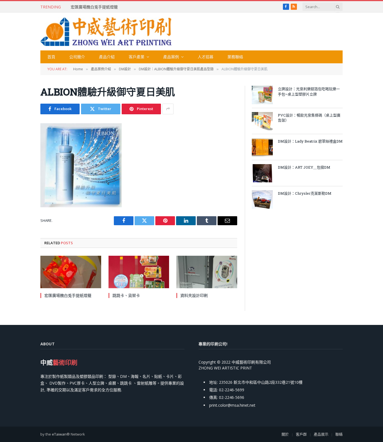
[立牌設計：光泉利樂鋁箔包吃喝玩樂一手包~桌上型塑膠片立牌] (262, 95)
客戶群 (301, 434)
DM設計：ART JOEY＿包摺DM (304, 167)
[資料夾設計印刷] (206, 272)
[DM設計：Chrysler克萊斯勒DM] (262, 199)
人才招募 (205, 56)
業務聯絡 (235, 56)
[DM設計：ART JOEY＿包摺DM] (262, 173)
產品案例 (171, 56)
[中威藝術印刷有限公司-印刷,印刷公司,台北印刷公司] (106, 32)
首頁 (51, 56)
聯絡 (339, 434)
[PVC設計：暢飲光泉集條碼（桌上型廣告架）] (262, 121)
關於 (285, 434)
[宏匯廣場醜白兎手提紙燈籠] (70, 272)
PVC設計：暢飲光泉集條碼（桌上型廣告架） (309, 118)
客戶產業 (136, 56)
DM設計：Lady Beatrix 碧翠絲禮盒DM (310, 141)
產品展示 (321, 434)
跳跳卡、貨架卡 (126, 295)
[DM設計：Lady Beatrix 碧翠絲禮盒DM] (262, 147)
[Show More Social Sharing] (168, 109)
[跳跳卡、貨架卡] (139, 272)
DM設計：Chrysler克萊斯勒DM (304, 193)
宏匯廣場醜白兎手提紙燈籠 (94, 7)
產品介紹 (107, 56)
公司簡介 (77, 56)
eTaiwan (59, 434)
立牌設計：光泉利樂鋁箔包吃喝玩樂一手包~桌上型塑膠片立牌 (309, 91)
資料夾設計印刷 (194, 295)
